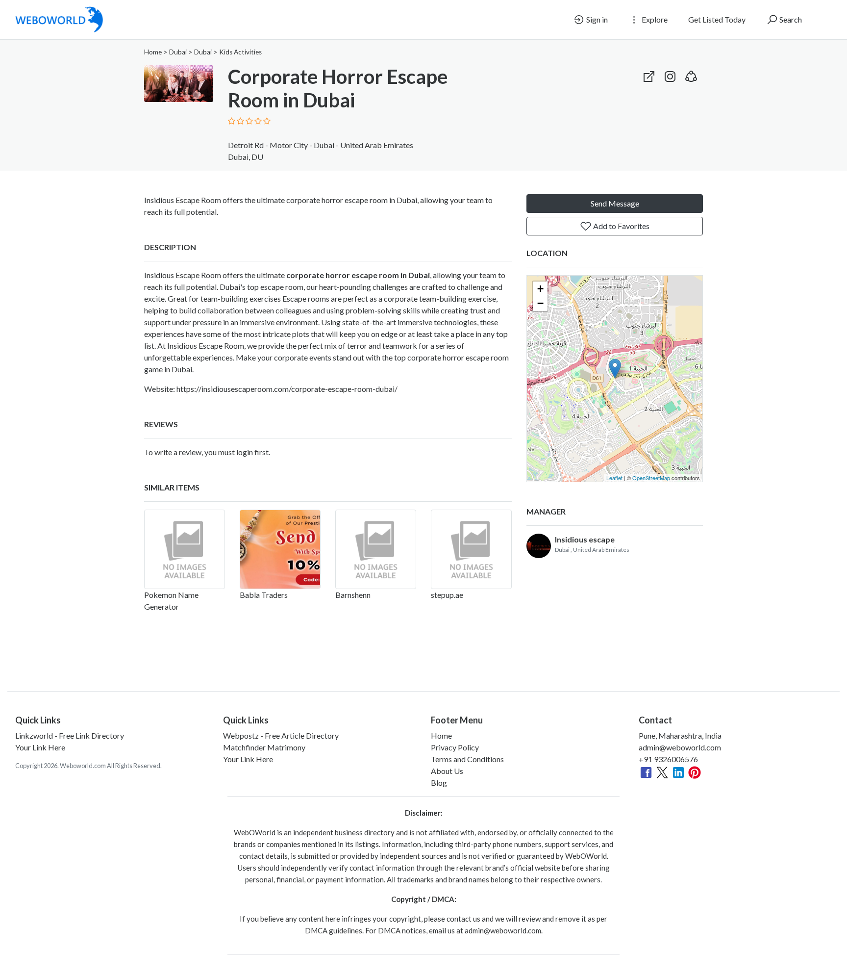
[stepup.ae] (471, 549)
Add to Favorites (620, 226)
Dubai (178, 52)
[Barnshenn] (376, 549)
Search (790, 19)
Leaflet (614, 478)
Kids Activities (240, 52)
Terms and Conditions (467, 759)
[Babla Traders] (280, 549)
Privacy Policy (455, 747)
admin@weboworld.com (680, 747)
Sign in (596, 19)
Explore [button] (654, 19)
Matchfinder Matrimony (264, 747)
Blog (439, 782)
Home (153, 52)
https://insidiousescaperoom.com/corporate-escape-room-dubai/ (287, 388)
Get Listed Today (717, 19)
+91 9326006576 (668, 759)
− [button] (540, 303)
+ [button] (540, 289)
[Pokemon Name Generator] (184, 549)
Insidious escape (585, 539)
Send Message (615, 203)
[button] (691, 74)
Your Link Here (40, 747)
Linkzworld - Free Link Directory (69, 735)
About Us (447, 770)
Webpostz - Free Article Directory (281, 735)
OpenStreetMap (651, 478)
